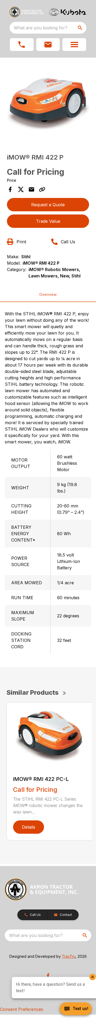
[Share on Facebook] (10, 189)
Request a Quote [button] (48, 204)
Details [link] (28, 827)
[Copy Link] (42, 189)
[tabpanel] (48, 102)
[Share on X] (21, 189)
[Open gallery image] (48, 101)
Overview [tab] (48, 294)
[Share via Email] (31, 189)
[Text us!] (75, 1009)
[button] (22, 44)
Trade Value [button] (48, 221)
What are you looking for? (40, 27)
